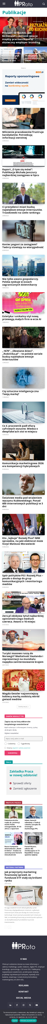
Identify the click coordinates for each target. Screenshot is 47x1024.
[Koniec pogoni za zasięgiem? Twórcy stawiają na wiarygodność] (23, 230)
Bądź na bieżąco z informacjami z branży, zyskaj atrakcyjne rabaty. (21, 728)
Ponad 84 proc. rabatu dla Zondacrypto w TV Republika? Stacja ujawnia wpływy (32, 850)
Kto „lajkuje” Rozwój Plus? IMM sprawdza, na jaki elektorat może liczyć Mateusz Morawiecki (22, 540)
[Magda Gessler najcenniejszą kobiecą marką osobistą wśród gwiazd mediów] (23, 680)
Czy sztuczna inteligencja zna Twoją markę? (20, 393)
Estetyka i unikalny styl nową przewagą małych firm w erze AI (21, 318)
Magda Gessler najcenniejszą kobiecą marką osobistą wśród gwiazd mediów (20, 696)
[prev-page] (6, 860)
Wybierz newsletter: (12, 733)
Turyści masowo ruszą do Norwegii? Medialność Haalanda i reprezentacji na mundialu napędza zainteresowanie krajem (22, 657)
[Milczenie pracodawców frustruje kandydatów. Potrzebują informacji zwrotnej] (23, 118)
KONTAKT (23, 991)
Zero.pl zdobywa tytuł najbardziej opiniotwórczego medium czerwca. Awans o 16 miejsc (23, 618)
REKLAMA (24, 985)
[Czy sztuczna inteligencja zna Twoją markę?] (23, 377)
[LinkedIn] (10, 1005)
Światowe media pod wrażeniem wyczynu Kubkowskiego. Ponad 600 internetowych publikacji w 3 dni (22, 502)
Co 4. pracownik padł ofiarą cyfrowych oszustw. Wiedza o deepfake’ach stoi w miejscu (20, 428)
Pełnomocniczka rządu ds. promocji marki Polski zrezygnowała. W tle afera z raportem (13, 824)
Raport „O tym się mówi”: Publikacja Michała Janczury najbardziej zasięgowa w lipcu (20, 172)
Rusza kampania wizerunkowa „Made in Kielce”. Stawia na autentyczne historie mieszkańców (13, 850)
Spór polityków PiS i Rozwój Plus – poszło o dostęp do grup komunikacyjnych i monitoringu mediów (22, 580)
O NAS (23, 959)
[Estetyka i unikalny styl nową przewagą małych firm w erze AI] (23, 303)
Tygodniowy (25, 744)
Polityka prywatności (28, 1020)
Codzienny (11, 744)
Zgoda (14, 1020)
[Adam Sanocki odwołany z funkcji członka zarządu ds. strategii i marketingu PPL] (33, 812)
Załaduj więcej (22, 707)
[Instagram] (23, 1005)
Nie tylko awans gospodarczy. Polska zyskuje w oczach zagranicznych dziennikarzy (20, 281)
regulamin (15, 748)
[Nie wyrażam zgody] (44, 1017)
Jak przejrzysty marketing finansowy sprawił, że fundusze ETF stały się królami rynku (23, 876)
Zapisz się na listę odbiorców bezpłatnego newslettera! (17, 723)
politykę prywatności (24, 748)
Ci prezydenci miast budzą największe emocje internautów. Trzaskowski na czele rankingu (22, 209)
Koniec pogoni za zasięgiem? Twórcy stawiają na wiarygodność (23, 246)
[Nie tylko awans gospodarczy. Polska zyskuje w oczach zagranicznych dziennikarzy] (23, 265)
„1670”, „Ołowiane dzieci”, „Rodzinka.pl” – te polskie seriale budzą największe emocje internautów (22, 355)
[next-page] (9, 860)
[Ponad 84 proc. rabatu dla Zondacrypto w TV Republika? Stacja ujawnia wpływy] (33, 838)
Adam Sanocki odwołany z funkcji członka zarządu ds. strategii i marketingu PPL (33, 824)
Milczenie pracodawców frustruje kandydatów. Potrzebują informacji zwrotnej (23, 134)
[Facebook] (17, 1005)
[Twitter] (30, 1005)
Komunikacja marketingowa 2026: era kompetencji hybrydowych (23, 465)
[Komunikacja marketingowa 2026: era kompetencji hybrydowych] (23, 449)
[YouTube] (36, 1005)
